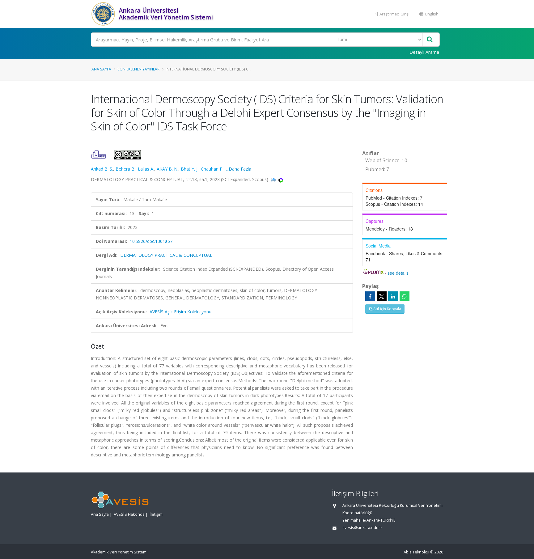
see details (398, 273)
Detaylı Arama (424, 52)
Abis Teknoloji (416, 552)
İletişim (156, 514)
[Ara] (430, 40)
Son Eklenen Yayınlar (138, 68)
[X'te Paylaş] (382, 296)
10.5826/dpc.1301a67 (151, 241)
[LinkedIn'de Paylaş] (393, 296)
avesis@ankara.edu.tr (362, 527)
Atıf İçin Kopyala (386, 308)
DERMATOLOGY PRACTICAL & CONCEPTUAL (166, 255)
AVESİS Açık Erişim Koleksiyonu (180, 312)
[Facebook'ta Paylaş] (370, 296)
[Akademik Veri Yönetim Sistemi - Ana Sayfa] (104, 14)
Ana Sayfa (101, 68)
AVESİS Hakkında (129, 514)
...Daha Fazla (238, 169)
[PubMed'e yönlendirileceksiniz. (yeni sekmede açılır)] (274, 179)
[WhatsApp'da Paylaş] (404, 296)
